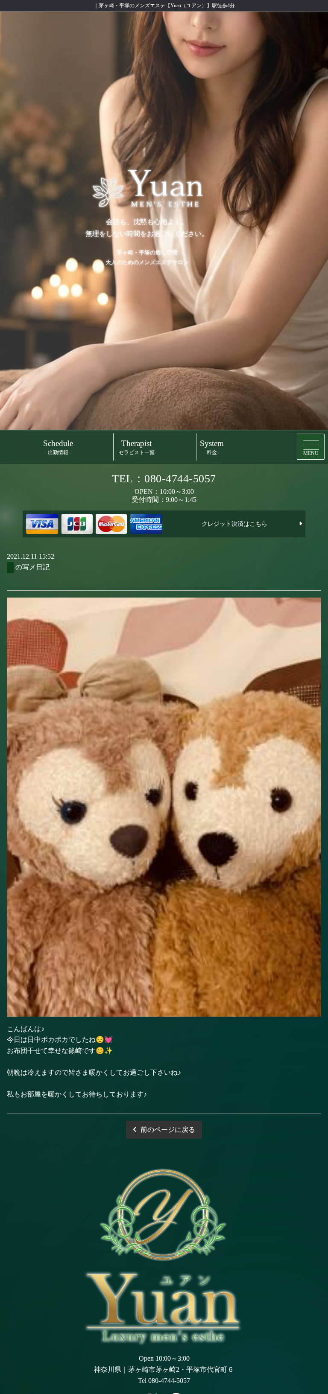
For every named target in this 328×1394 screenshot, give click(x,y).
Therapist (136, 447)
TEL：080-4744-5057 (164, 478)
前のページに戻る (168, 1129)
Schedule (58, 447)
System (212, 447)
